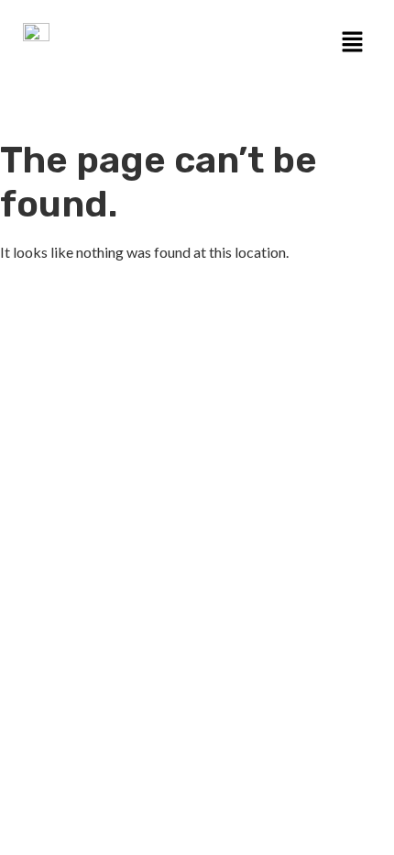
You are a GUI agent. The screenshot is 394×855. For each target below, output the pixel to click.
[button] (352, 42)
